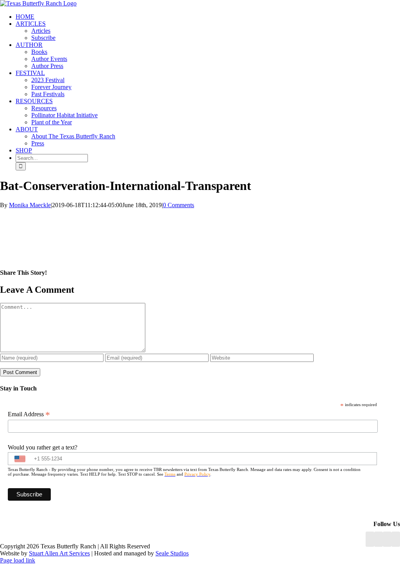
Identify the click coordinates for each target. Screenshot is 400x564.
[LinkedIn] (378, 539)
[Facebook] (370, 539)
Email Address (29, 414)
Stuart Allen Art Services (59, 553)
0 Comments (178, 205)
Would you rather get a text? (42, 447)
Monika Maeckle (30, 205)
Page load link (17, 560)
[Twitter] (395, 539)
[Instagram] (387, 539)
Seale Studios (172, 553)
